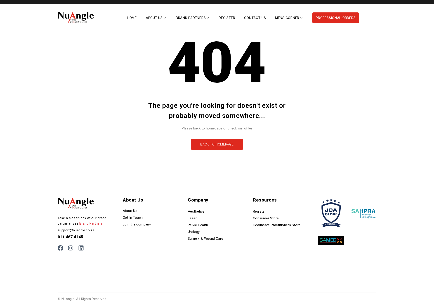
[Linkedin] (81, 248)
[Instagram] (70, 248)
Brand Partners (91, 223)
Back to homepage (217, 144)
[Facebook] (60, 248)
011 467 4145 (70, 237)
